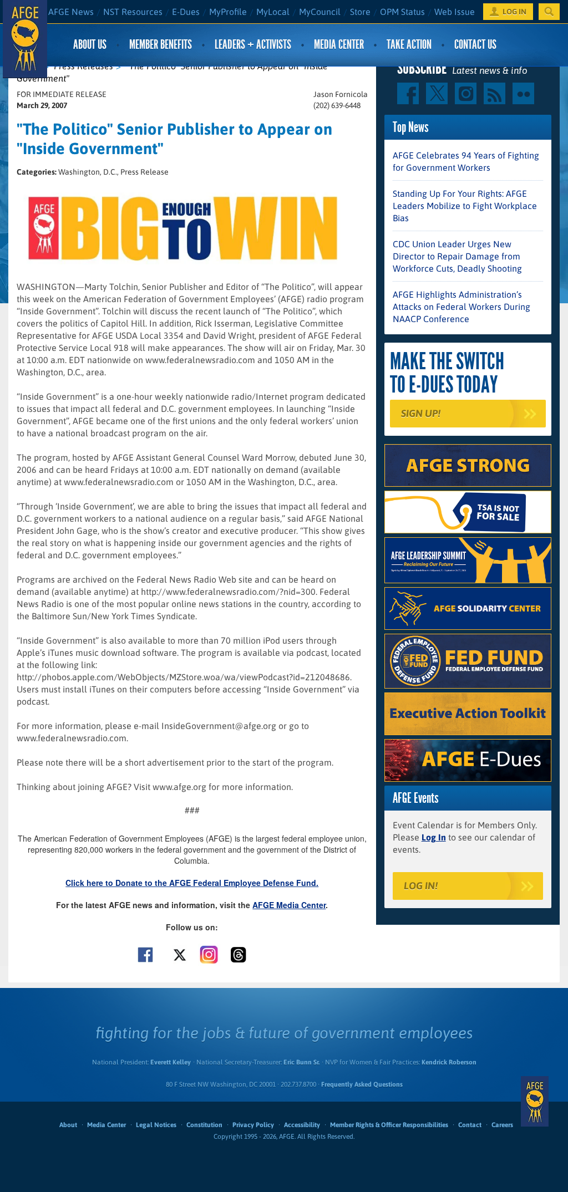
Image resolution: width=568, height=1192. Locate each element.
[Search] (549, 11)
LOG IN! (421, 886)
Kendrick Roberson (449, 1062)
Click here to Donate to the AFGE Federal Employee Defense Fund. (191, 882)
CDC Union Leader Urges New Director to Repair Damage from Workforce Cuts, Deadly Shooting (457, 256)
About (68, 1125)
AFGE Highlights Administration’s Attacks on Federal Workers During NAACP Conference (461, 306)
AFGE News (71, 12)
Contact (469, 1125)
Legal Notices (156, 1125)
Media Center (339, 44)
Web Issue (454, 12)
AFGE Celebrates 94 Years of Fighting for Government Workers (466, 161)
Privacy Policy (253, 1125)
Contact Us (475, 44)
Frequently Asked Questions (362, 1084)
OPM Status (402, 12)
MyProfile (228, 12)
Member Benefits (160, 44)
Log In (434, 837)
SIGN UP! (420, 413)
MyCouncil (320, 12)
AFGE (534, 1101)
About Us (89, 44)
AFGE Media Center (289, 904)
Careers (502, 1125)
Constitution (204, 1125)
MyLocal (273, 12)
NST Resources (133, 12)
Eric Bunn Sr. (301, 1062)
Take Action (409, 44)
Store (360, 12)
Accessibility (302, 1125)
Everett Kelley (170, 1062)
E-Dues (186, 12)
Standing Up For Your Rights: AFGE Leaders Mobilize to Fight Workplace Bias (465, 206)
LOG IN (514, 11)
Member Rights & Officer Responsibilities (389, 1125)
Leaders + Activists (253, 44)
